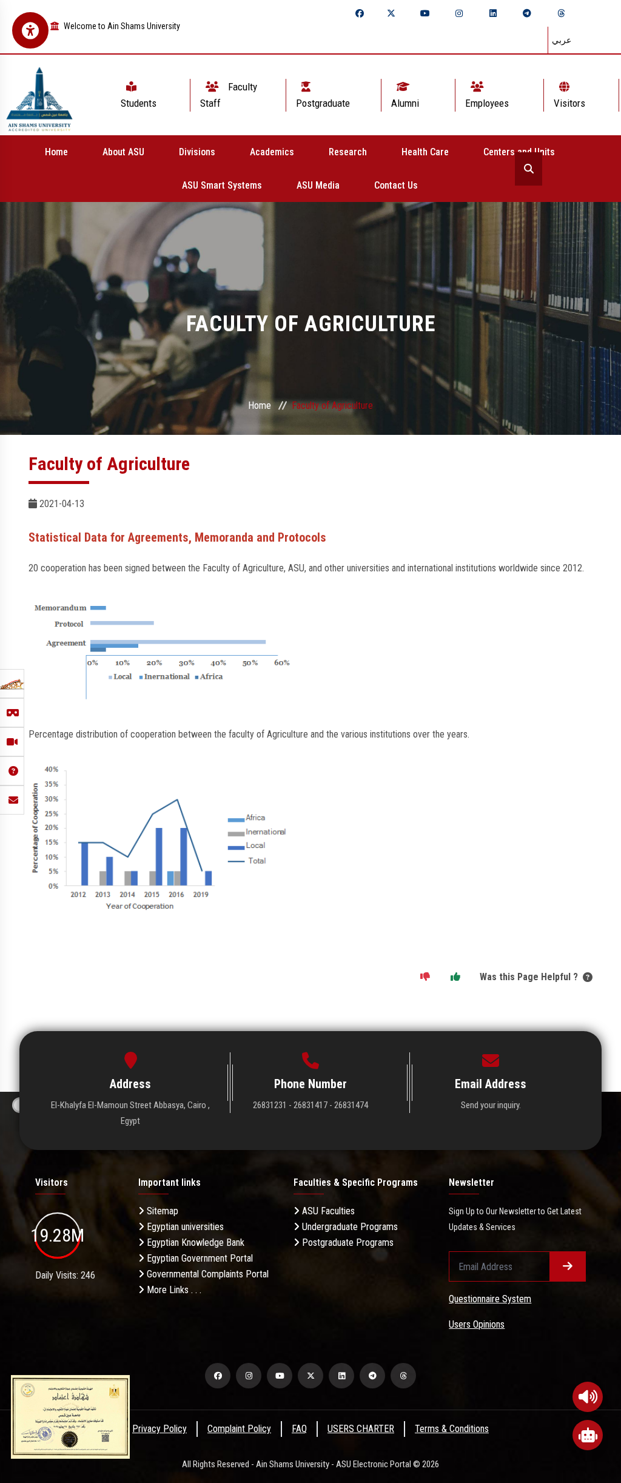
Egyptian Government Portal (198, 1258)
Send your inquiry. (491, 1105)
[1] (455, 977)
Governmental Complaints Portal (206, 1274)
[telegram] (527, 13)
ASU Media (318, 185)
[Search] (528, 169)
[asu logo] (39, 95)
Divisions (197, 152)
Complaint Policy (239, 1428)
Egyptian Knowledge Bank (194, 1242)
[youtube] (425, 13)
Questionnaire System (490, 1299)
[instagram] (459, 13)
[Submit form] (567, 1266)
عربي (561, 40)
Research (348, 152)
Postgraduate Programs (347, 1242)
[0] (425, 977)
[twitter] (391, 13)
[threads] (561, 13)
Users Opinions (477, 1324)
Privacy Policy (159, 1428)
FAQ (299, 1428)
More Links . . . (172, 1290)
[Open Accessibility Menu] (30, 30)
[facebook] (359, 13)
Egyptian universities (184, 1226)
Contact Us (396, 185)
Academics (272, 152)
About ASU (123, 152)
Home (56, 152)
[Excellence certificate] (70, 1416)
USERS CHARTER (360, 1428)
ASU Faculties (327, 1211)
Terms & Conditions (452, 1428)
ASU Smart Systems (222, 185)
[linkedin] (493, 13)
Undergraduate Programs (349, 1226)
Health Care (425, 152)
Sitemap (161, 1211)
